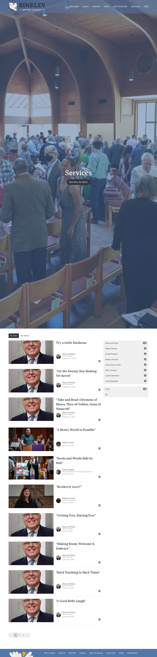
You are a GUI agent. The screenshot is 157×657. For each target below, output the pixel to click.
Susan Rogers (125, 354)
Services (135, 6)
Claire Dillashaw (125, 376)
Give (146, 6)
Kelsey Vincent (125, 359)
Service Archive (78, 181)
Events (96, 6)
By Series (25, 336)
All (106, 394)
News (106, 6)
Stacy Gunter (125, 370)
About (85, 6)
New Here (74, 6)
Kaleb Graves (125, 348)
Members (132, 653)
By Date (13, 336)
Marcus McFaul (125, 343)
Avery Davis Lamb (125, 365)
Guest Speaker (125, 381)
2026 (125, 389)
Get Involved (120, 6)
